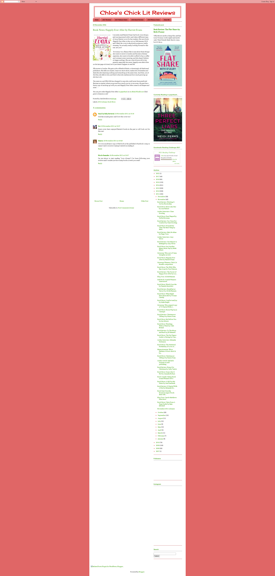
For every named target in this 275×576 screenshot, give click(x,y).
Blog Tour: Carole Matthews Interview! (167, 398)
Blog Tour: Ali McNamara (166, 276)
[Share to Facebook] (128, 99)
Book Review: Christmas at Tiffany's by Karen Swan (166, 315)
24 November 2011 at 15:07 (119, 155)
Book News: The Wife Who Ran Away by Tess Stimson (167, 268)
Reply (100, 119)
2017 (158, 176)
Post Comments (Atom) (126, 208)
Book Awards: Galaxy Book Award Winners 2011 (166, 377)
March (160, 433)
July (159, 421)
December (161, 196)
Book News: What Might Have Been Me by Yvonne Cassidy (167, 295)
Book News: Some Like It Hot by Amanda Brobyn (166, 373)
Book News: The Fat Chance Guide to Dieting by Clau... (167, 336)
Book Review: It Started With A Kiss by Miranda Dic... (167, 387)
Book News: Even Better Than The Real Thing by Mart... (166, 227)
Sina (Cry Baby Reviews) (106, 114)
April (160, 430)
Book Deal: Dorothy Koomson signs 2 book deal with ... (165, 392)
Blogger (141, 572)
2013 (158, 188)
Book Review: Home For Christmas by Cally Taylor (167, 368)
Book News (111, 102)
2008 (158, 448)
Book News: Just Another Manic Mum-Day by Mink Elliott (166, 248)
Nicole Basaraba (103, 155)
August (160, 418)
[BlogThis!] (124, 99)
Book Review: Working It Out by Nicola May (165, 203)
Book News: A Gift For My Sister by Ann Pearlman (166, 382)
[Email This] (122, 99)
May (159, 427)
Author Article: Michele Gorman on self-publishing (165, 362)
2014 (158, 185)
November (162, 199)
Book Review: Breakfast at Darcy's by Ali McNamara (166, 290)
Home (97, 20)
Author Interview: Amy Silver (165, 238)
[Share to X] (126, 99)
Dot (99, 126)
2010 (158, 442)
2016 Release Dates (153, 20)
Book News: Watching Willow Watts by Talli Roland (165, 325)
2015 (158, 182)
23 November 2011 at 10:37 (110, 126)
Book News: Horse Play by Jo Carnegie (167, 310)
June (159, 424)
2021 (158, 173)
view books (176, 163)
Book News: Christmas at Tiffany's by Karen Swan (166, 357)
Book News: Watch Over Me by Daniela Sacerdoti (167, 285)
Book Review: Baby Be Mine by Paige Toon (166, 233)
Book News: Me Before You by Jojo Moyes (166, 320)
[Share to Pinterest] (130, 99)
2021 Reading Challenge (167, 152)
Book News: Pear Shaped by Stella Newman (166, 217)
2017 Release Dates (121, 20)
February (161, 436)
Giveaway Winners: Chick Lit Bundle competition (167, 263)
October (161, 412)
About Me (167, 20)
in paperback (122, 92)
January (160, 439)
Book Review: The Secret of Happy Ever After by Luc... (167, 273)
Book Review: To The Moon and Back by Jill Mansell (166, 331)
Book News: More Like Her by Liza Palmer (166, 207)
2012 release (102, 102)
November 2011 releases (166, 409)
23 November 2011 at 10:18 (124, 114)
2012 (158, 191)
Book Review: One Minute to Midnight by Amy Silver (167, 242)
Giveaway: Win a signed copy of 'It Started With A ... (167, 306)
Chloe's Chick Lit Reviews (137, 12)
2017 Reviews (106, 20)
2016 (158, 179)
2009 (158, 445)
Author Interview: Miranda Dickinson (166, 341)
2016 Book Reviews (137, 20)
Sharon (100, 141)
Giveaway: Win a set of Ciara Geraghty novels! (167, 254)
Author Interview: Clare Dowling (165, 212)
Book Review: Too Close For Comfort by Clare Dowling (167, 222)
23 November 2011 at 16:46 (113, 141)
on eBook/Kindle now (136, 92)
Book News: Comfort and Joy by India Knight (167, 301)
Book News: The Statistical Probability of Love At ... (166, 345)
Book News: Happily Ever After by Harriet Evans (166, 258)
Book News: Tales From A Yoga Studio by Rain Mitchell (166, 404)
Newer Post (98, 201)
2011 (158, 194)
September (162, 415)
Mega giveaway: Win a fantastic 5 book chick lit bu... (166, 351)
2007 (158, 451)
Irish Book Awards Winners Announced (166, 280)
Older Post (144, 201)
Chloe (162, 155)
